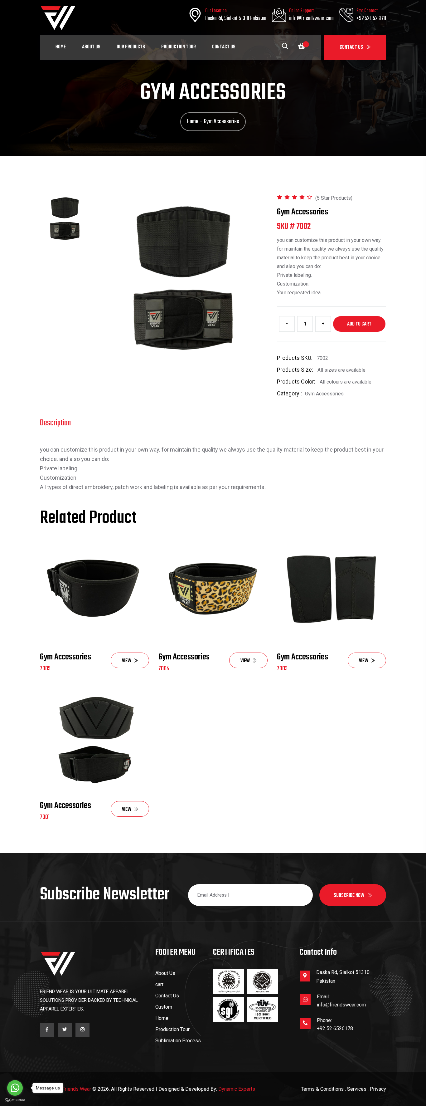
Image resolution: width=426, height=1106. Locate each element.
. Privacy (377, 1089)
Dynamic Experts (236, 1089)
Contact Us (352, 47)
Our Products (131, 47)
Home (61, 47)
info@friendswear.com (311, 18)
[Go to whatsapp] (15, 1088)
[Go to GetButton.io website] (15, 1100)
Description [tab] (55, 423)
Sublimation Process (178, 1041)
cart (159, 984)
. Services (355, 1089)
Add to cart (359, 324)
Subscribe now (349, 896)
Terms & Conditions (322, 1089)
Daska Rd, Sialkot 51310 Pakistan (235, 18)
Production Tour (178, 47)
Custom (163, 1007)
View (126, 661)
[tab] (65, 218)
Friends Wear (76, 1089)
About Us (91, 47)
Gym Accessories (65, 657)
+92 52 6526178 (371, 18)
